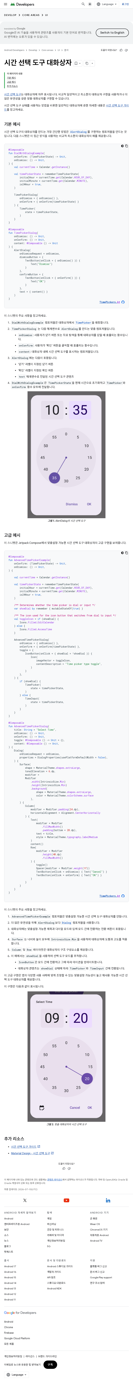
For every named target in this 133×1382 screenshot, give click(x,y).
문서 (66, 50)
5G (49, 1246)
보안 (6, 1229)
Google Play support (101, 1277)
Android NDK (54, 1288)
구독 (50, 1364)
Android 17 (10, 1266)
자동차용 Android (99, 1235)
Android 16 (10, 1271)
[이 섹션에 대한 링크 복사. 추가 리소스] (27, 1139)
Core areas (31, 15)
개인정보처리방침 (56, 1240)
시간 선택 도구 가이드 (24, 1147)
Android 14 (10, 1283)
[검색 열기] (83, 4)
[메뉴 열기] (5, 4)
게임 (49, 1218)
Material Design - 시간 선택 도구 (30, 1153)
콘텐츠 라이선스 (54, 1179)
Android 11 (10, 1299)
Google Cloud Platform (17, 1338)
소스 (6, 1235)
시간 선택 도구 (12, 94)
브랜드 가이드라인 (47, 1356)
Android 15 (10, 1277)
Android (8, 1218)
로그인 (125, 4)
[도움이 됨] (121, 50)
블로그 (7, 1246)
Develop (10, 15)
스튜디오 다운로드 (56, 1283)
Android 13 (10, 1288)
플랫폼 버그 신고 (98, 1266)
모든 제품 (9, 1343)
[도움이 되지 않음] (126, 50)
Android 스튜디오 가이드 (60, 1266)
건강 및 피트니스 (55, 1229)
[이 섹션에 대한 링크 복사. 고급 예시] (23, 536)
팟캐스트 (8, 1251)
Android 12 (10, 1294)
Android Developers (14, 50)
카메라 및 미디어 (55, 1235)
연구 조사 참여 (97, 1283)
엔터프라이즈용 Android (16, 1224)
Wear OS (95, 1224)
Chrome (8, 1327)
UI (46, 15)
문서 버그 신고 (97, 1271)
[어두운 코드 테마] (122, 146)
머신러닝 (51, 1224)
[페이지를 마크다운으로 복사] (87, 63)
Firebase (9, 1332)
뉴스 (6, 1240)
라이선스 (30, 1356)
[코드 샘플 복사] (127, 146)
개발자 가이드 (54, 1271)
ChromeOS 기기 (99, 1229)
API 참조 (51, 1277)
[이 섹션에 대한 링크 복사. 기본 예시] (23, 125)
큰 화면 (93, 1218)
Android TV (96, 1240)
